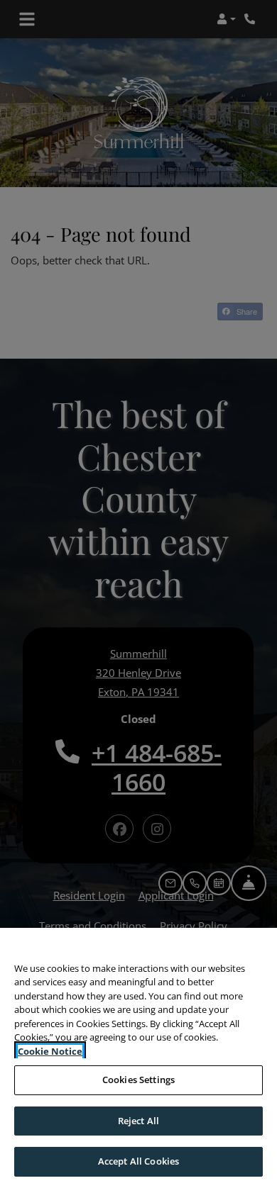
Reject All (138, 1120)
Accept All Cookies (138, 1161)
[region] (138, 1058)
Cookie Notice (50, 1051)
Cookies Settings (138, 1079)
